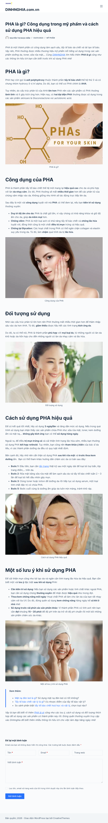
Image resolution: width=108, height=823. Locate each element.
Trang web (79, 752)
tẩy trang (44, 466)
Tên (10, 752)
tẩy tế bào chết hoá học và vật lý (52, 705)
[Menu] (101, 6)
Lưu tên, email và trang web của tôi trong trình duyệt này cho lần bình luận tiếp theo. (46, 788)
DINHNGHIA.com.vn (22, 9)
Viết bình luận (15, 762)
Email (44, 752)
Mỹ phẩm (51, 38)
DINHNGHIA (58, 54)
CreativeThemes (61, 818)
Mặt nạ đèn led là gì (25, 698)
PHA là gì (39, 712)
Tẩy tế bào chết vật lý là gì (29, 701)
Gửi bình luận (15, 796)
